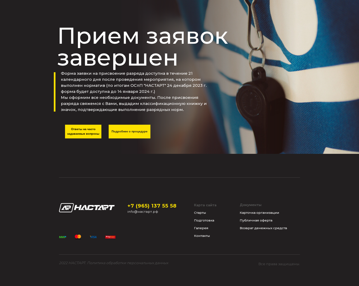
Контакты (202, 236)
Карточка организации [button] (259, 213)
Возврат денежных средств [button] (263, 228)
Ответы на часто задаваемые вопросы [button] (83, 131)
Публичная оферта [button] (256, 220)
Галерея (201, 228)
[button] (127, 263)
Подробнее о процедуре (130, 131)
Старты (200, 213)
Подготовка (204, 220)
